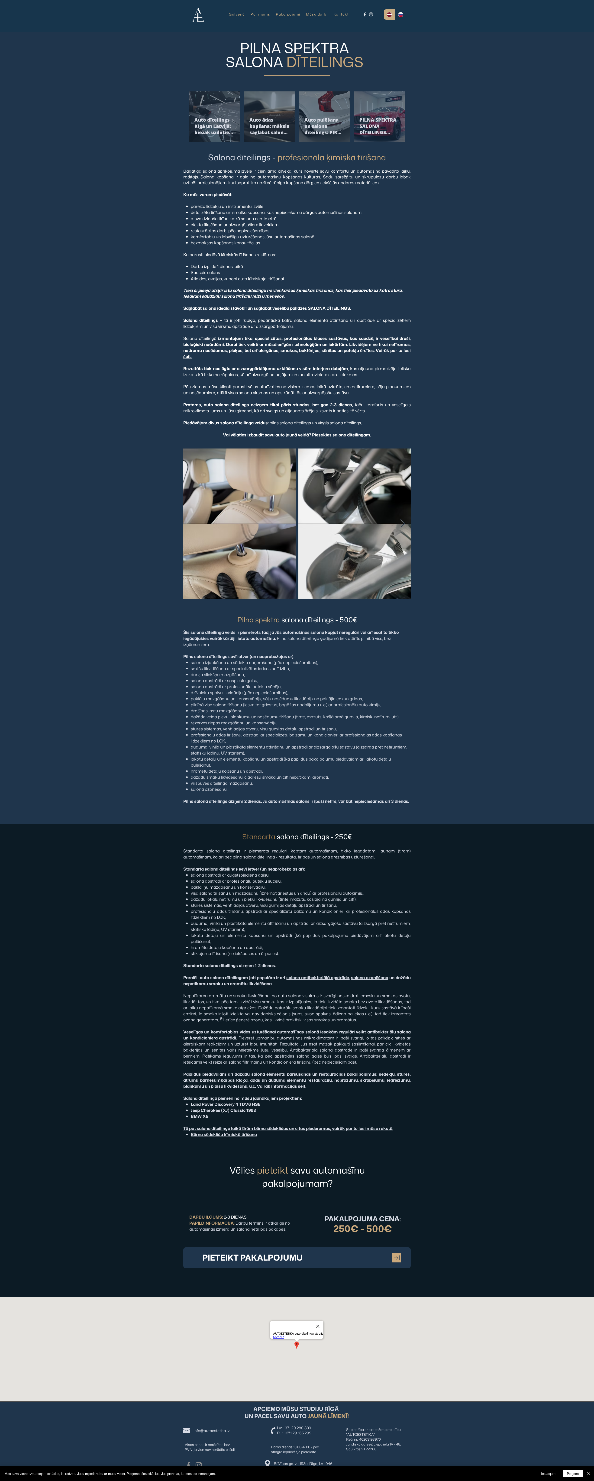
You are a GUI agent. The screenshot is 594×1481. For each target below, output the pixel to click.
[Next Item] (402, 523)
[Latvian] (389, 14)
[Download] (396, 1257)
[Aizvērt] (588, 1473)
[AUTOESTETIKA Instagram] (198, 1465)
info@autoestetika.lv (211, 1430)
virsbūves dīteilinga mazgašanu (221, 783)
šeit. (187, 356)
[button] (341, 14)
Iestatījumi (548, 1473)
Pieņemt (573, 1473)
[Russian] (400, 14)
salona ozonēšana (369, 977)
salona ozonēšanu (209, 789)
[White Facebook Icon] (364, 14)
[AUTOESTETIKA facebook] (188, 1465)
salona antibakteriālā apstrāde (317, 977)
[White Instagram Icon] (371, 14)
